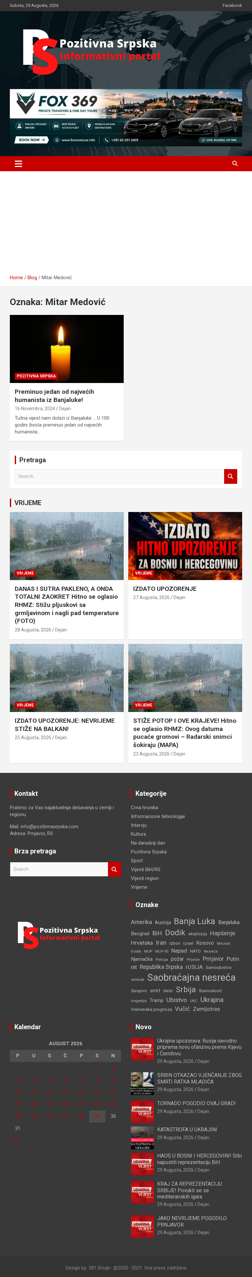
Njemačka (142, 959)
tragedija (139, 1000)
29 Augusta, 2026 (175, 1061)
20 (65, 1104)
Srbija (186, 989)
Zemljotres (206, 1009)
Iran (161, 942)
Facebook (232, 5)
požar (177, 959)
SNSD (168, 991)
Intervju (139, 825)
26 (49, 1116)
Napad (179, 951)
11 (33, 1092)
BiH (157, 933)
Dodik (175, 932)
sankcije (137, 979)
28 (81, 1116)
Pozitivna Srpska (36, 376)
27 (65, 1116)
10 (17, 1092)
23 (113, 1104)
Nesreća (211, 951)
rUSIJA (194, 967)
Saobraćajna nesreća (191, 977)
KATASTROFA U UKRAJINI (187, 1129)
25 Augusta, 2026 (33, 737)
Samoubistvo (219, 967)
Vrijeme (25, 573)
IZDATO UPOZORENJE (165, 589)
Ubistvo (176, 1000)
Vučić (182, 1008)
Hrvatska (142, 943)
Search (230, 476)
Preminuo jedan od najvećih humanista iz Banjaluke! (54, 396)
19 (49, 1104)
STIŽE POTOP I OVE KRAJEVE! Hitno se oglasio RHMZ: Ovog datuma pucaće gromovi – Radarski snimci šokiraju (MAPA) (184, 733)
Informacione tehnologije (158, 816)
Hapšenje (222, 933)
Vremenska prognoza (151, 1009)
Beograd (140, 934)
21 (81, 1104)
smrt (155, 991)
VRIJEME (27, 503)
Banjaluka (229, 922)
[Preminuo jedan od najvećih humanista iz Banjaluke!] (67, 349)
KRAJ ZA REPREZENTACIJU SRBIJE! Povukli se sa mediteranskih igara (189, 1190)
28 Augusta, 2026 (33, 629)
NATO (195, 951)
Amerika (141, 922)
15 (97, 1092)
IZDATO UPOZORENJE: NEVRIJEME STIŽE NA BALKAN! (65, 725)
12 (49, 1092)
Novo (144, 1027)
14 (81, 1092)
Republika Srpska (161, 967)
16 (113, 1092)
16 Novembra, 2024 (35, 408)
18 (33, 1104)
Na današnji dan (148, 843)
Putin (233, 959)
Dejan (65, 408)
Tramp (156, 1000)
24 (17, 1116)
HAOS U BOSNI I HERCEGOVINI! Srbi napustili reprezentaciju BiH (199, 1159)
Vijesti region (145, 878)
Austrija (163, 922)
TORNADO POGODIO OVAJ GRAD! (196, 1103)
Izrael (188, 943)
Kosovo (205, 943)
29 (97, 1116)
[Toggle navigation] (18, 163)
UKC (194, 1000)
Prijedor (193, 959)
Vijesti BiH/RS (145, 869)
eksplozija (197, 934)
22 (97, 1104)
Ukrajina (211, 1000)
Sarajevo (139, 990)
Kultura (138, 834)
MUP (148, 951)
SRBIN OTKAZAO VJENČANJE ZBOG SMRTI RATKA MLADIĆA (199, 1078)
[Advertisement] (126, 225)
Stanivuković (210, 990)
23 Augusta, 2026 (151, 754)
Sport (137, 861)
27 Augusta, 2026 (151, 597)
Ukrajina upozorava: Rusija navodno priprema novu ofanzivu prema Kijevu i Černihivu (199, 1047)
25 (33, 1116)
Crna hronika (144, 808)
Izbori (174, 943)
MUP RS (161, 951)
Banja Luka (194, 921)
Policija (162, 959)
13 (65, 1092)
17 (17, 1104)
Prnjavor (213, 959)
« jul (14, 1140)
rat (134, 967)
